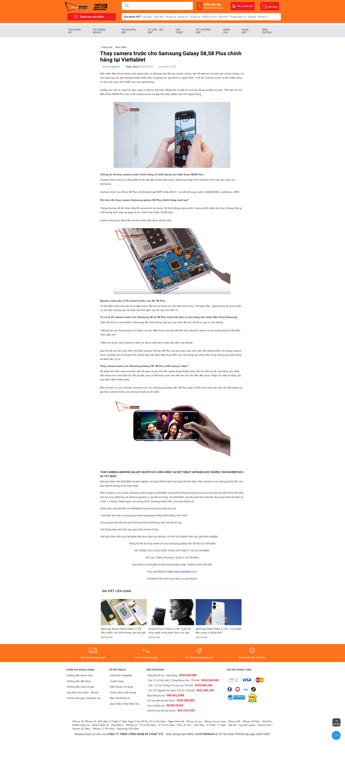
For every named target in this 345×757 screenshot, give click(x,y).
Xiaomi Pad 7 (265, 725)
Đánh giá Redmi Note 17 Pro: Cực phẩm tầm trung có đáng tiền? (219, 630)
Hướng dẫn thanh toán (80, 675)
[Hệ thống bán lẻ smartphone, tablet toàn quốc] (77, 6)
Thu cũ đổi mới (245, 6)
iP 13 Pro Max (148, 725)
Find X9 (252, 16)
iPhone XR (234, 721)
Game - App (246, 31)
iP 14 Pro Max (167, 725)
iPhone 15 (183, 16)
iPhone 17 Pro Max (103, 728)
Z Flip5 (222, 725)
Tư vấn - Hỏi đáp (155, 31)
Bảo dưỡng (267, 31)
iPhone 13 (132, 725)
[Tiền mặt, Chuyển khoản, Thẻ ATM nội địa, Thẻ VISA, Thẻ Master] (246, 680)
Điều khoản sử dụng (121, 686)
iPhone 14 (195, 16)
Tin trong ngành (99, 31)
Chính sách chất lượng (123, 692)
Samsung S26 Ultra (128, 728)
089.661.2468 (175, 695)
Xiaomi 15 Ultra (81, 728)
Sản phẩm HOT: (133, 16)
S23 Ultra (199, 725)
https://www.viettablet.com (182, 571)
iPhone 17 (263, 16)
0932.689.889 (185, 700)
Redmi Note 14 (80, 725)
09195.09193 (174, 705)
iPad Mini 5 (117, 725)
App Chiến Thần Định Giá (124, 703)
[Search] (126, 6)
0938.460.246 (203, 685)
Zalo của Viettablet (246, 689)
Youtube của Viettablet (238, 689)
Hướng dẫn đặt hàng (79, 681)
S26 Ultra (147, 16)
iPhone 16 (170, 16)
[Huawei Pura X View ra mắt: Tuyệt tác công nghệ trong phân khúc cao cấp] (171, 612)
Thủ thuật (179, 31)
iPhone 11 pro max (215, 721)
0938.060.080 (213, 6)
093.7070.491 (186, 710)
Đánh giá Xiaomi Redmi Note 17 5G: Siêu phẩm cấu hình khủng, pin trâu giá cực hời (123, 630)
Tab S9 (232, 725)
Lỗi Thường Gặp (203, 31)
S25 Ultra (159, 16)
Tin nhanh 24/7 (74, 31)
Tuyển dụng (116, 681)
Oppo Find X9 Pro (138, 721)
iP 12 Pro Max (158, 721)
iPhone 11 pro (194, 721)
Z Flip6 (123, 721)
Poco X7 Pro (184, 725)
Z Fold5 (211, 725)
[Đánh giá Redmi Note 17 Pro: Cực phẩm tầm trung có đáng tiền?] (219, 612)
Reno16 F (224, 16)
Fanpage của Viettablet (230, 689)
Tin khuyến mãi (128, 31)
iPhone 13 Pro (209, 16)
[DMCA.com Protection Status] (251, 698)
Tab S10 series (246, 725)
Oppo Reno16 (176, 721)
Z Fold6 (113, 721)
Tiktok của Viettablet (254, 689)
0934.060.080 (210, 680)
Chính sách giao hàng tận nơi (83, 698)
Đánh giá (226, 31)
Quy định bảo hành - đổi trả (82, 692)
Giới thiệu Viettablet (121, 675)
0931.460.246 (205, 690)
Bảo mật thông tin (120, 698)
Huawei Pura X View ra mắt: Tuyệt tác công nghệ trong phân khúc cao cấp (169, 630)
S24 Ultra (103, 721)
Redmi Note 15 (238, 16)
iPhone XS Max (251, 721)
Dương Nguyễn (112, 66)
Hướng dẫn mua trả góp (80, 686)
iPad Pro (267, 721)
